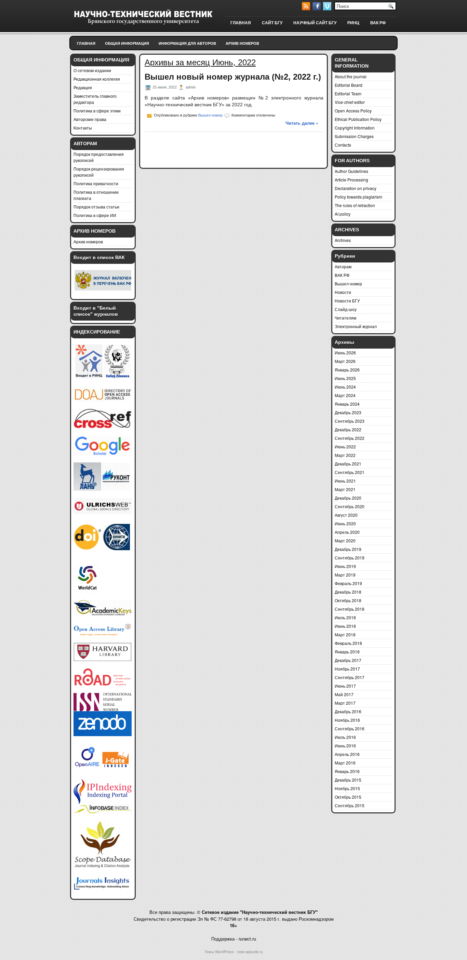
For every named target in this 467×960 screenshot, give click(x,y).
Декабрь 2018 (348, 592)
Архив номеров (242, 43)
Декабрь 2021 (348, 464)
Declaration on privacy (355, 188)
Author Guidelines (351, 171)
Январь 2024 (347, 404)
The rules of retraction (355, 205)
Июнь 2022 (345, 446)
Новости (343, 292)
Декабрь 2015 (348, 780)
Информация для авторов (187, 43)
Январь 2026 (347, 370)
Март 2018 (345, 634)
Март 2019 (345, 575)
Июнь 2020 (345, 523)
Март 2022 (345, 455)
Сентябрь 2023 (349, 421)
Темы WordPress (219, 951)
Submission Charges (354, 136)
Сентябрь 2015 (349, 805)
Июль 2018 (345, 617)
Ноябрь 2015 (347, 788)
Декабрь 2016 (348, 711)
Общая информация (127, 43)
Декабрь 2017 (348, 660)
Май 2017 (344, 694)
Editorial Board (348, 85)
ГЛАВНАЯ (240, 23)
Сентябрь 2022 (349, 438)
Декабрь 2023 (348, 412)
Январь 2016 (347, 771)
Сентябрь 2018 (349, 609)
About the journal (350, 76)
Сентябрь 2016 (349, 728)
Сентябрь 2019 (349, 557)
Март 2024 (345, 395)
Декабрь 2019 (348, 549)
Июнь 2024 (345, 387)
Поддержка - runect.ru (233, 938)
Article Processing (351, 179)
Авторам (343, 266)
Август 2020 (346, 515)
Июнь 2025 (345, 378)
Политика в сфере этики (97, 110)
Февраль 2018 (348, 643)
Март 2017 (345, 703)
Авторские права (90, 119)
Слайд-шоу (346, 309)
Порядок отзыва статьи (96, 206)
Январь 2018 (347, 651)
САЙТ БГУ (272, 23)
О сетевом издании (92, 70)
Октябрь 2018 (348, 600)
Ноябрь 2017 (347, 669)
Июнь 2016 (345, 745)
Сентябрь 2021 (349, 472)
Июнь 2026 (345, 352)
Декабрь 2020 (348, 498)
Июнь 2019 (345, 566)
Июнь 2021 (345, 481)
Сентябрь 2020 (349, 506)
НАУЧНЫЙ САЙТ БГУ (314, 23)
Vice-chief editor (350, 102)
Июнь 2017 (345, 686)
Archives (343, 240)
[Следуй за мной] (328, 8)
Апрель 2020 (347, 532)
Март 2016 (345, 763)
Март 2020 (345, 540)
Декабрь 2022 (348, 429)
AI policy (342, 214)
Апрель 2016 (347, 754)
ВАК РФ (378, 23)
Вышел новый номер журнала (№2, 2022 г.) (233, 76)
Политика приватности (96, 183)
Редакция (83, 87)
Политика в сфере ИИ (95, 215)
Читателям (345, 318)
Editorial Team (348, 93)
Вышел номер (210, 115)
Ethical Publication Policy (358, 119)
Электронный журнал (356, 326)
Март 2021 (345, 489)
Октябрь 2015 (348, 797)
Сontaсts (343, 145)
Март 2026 (345, 361)
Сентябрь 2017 (349, 677)
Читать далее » (301, 123)
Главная (86, 43)
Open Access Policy (353, 110)
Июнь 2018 (345, 626)
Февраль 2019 (348, 583)
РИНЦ (353, 23)
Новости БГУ (347, 300)
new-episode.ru (250, 951)
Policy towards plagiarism (358, 197)
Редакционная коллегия (97, 79)
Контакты (83, 128)
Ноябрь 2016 (347, 720)
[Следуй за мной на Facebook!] (317, 8)
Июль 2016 (345, 737)
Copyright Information (355, 128)
